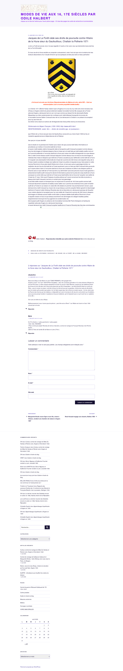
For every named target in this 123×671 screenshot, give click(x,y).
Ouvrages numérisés (26, 606)
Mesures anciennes (25, 599)
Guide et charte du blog (32, 454)
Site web (31, 392)
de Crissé (59, 253)
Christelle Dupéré (25, 517)
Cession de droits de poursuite (42, 250)
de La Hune (77, 253)
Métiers (22, 603)
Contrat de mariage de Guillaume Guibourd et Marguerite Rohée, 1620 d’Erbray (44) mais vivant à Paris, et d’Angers (35, 559)
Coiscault (51, 253)
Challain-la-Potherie (39, 253)
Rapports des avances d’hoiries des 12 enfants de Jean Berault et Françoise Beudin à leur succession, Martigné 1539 (35, 488)
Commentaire (33, 349)
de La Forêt (67, 253)
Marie (30, 316)
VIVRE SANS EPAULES (27, 609)
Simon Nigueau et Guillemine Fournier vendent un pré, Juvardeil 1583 (33, 462)
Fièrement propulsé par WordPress (30, 667)
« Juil (26, 644)
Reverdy (84, 253)
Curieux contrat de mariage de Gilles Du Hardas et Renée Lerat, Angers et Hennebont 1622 (34, 449)
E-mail (30, 383)
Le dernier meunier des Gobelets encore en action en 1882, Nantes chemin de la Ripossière (34, 501)
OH (42, 35)
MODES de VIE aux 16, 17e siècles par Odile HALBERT (58, 16)
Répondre (31, 309)
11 (26, 631)
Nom (30, 373)
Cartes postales (24, 592)
